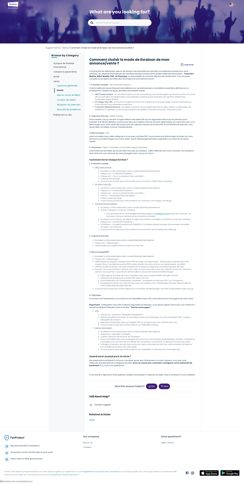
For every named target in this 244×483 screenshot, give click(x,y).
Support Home (53, 47)
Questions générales (67, 85)
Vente (60, 90)
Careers (87, 447)
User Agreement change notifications (63, 475)
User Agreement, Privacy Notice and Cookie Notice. (100, 471)
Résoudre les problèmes (69, 109)
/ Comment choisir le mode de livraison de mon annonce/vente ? (101, 47)
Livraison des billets (66, 99)
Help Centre (167, 442)
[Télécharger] (117, 211)
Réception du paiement (68, 104)
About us (87, 442)
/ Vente (64, 47)
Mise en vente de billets (68, 95)
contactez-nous (162, 213)
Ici (102, 365)
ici (171, 181)
